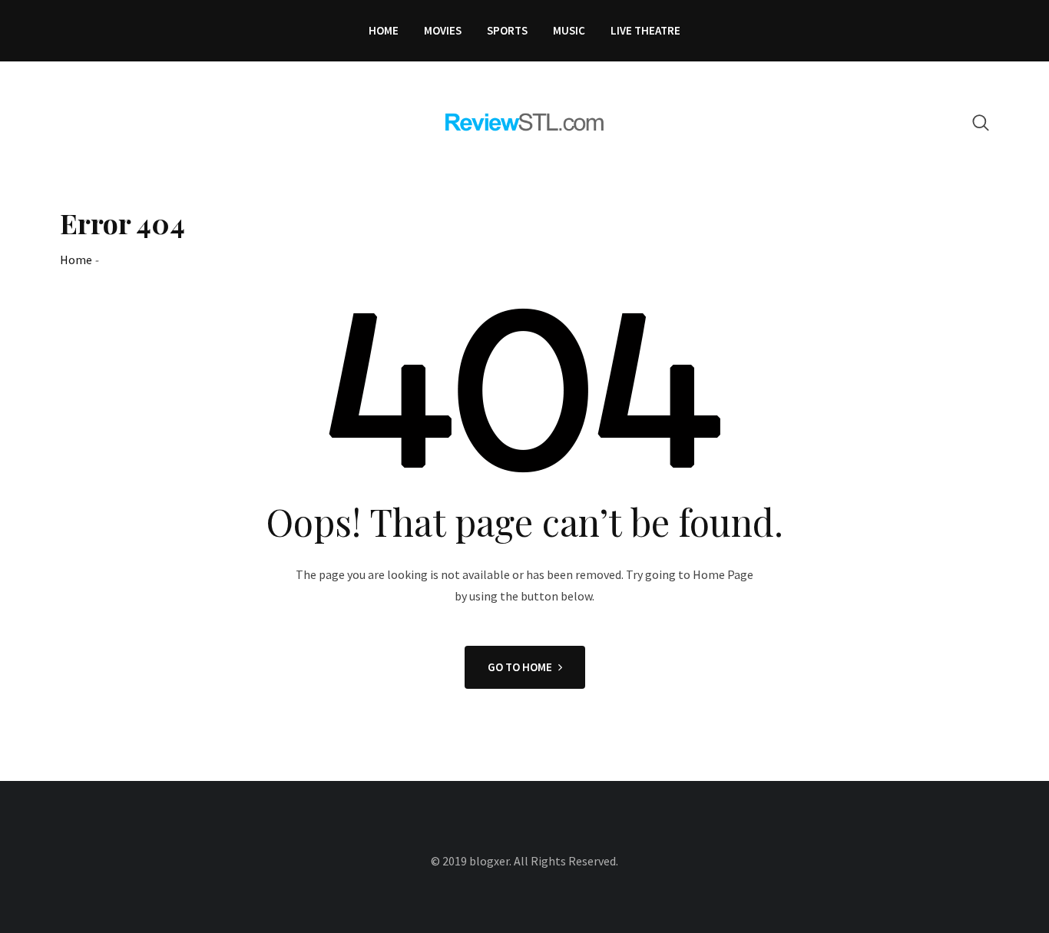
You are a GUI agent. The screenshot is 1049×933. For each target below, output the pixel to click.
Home (384, 30)
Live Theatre (645, 30)
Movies (443, 30)
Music (569, 30)
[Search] (980, 122)
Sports (507, 30)
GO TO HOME (520, 667)
